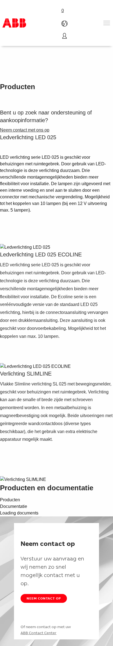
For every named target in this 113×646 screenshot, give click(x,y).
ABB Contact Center (38, 632)
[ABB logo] (14, 23)
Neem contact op (44, 598)
